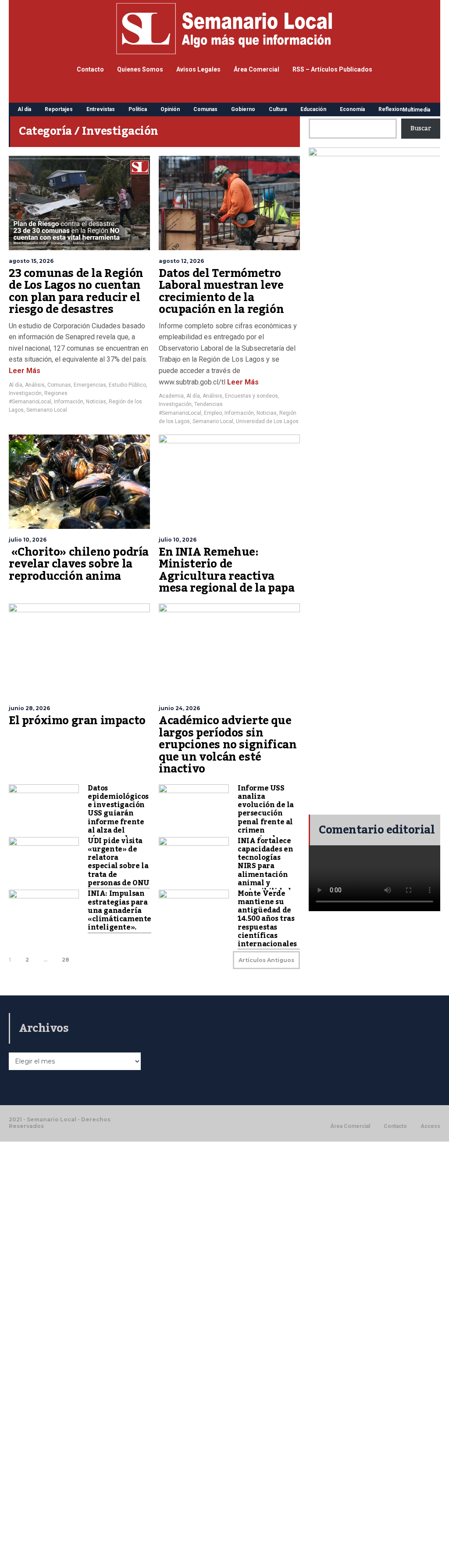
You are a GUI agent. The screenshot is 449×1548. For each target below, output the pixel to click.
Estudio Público (127, 385)
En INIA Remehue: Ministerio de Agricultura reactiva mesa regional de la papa (226, 570)
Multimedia (416, 110)
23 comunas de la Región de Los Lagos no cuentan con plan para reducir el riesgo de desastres (76, 291)
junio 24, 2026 (179, 708)
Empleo (213, 413)
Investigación (25, 393)
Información (68, 402)
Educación (313, 109)
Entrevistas (100, 109)
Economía (352, 109)
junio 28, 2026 (29, 708)
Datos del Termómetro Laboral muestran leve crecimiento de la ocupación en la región (221, 291)
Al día (24, 109)
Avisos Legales (198, 69)
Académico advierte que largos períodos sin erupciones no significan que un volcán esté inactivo (227, 745)
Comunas (205, 109)
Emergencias (90, 385)
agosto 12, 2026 (181, 261)
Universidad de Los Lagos (267, 421)
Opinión (170, 109)
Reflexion (390, 109)
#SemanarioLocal (30, 402)
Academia (171, 396)
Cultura (278, 109)
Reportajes (59, 109)
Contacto (90, 69)
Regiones (56, 393)
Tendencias (208, 404)
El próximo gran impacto (77, 721)
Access (430, 1126)
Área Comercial (256, 69)
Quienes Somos (140, 69)
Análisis (35, 385)
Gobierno (243, 109)
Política (137, 109)
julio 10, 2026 (27, 539)
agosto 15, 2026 (31, 261)
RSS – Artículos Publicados (332, 69)
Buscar (420, 128)
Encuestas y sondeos (251, 396)
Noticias (96, 402)
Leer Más (24, 370)
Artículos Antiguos (266, 960)
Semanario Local (46, 410)
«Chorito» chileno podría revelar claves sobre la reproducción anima (79, 564)
